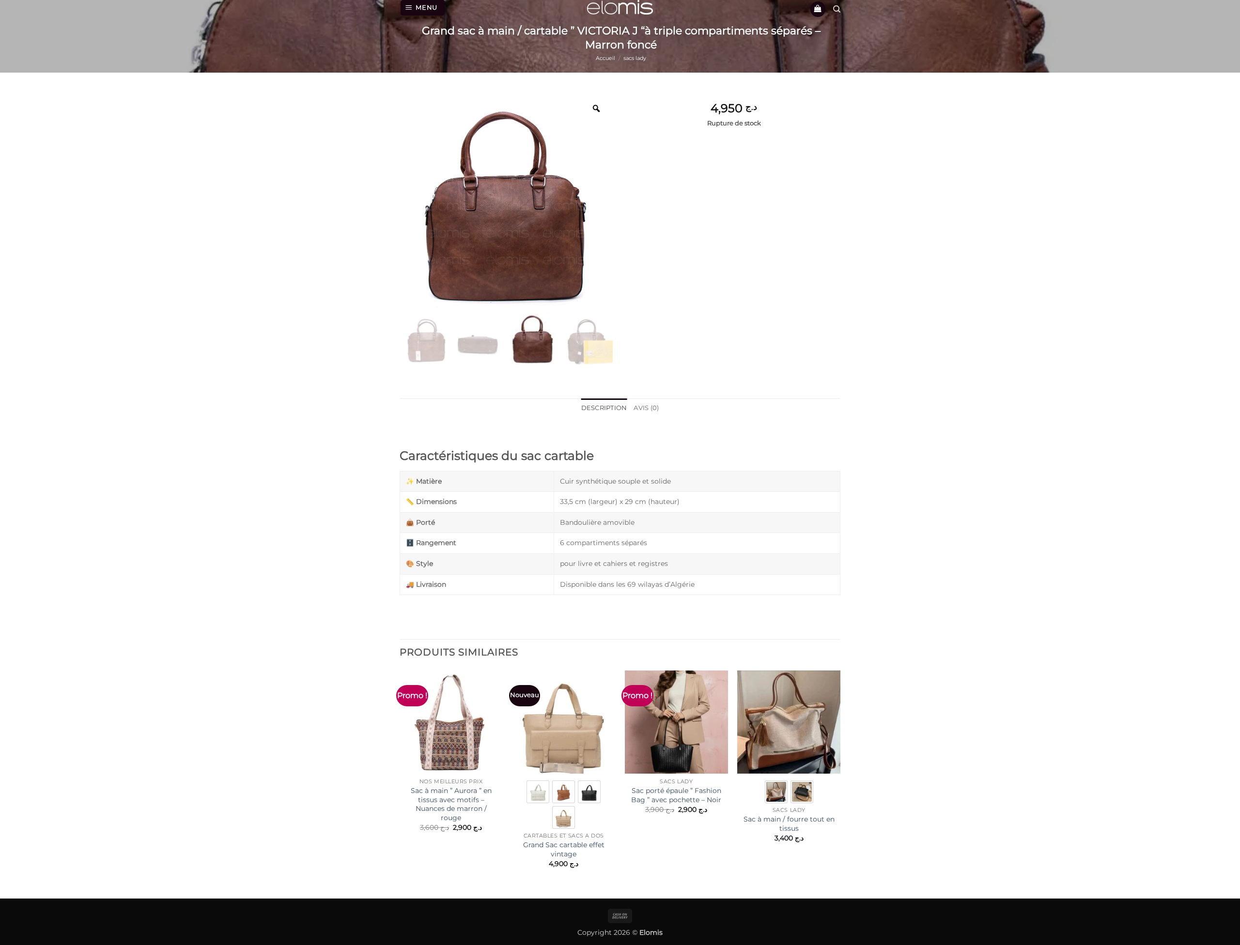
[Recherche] (836, 9)
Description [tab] (604, 408)
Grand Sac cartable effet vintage (563, 849)
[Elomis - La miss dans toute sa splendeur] (620, 7)
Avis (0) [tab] (646, 408)
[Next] (840, 777)
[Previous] (400, 777)
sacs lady (634, 58)
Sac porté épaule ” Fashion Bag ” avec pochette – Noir (676, 795)
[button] (423, 7)
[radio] (538, 792)
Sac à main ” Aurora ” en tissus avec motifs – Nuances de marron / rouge (451, 804)
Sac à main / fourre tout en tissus (789, 824)
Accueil (605, 58)
